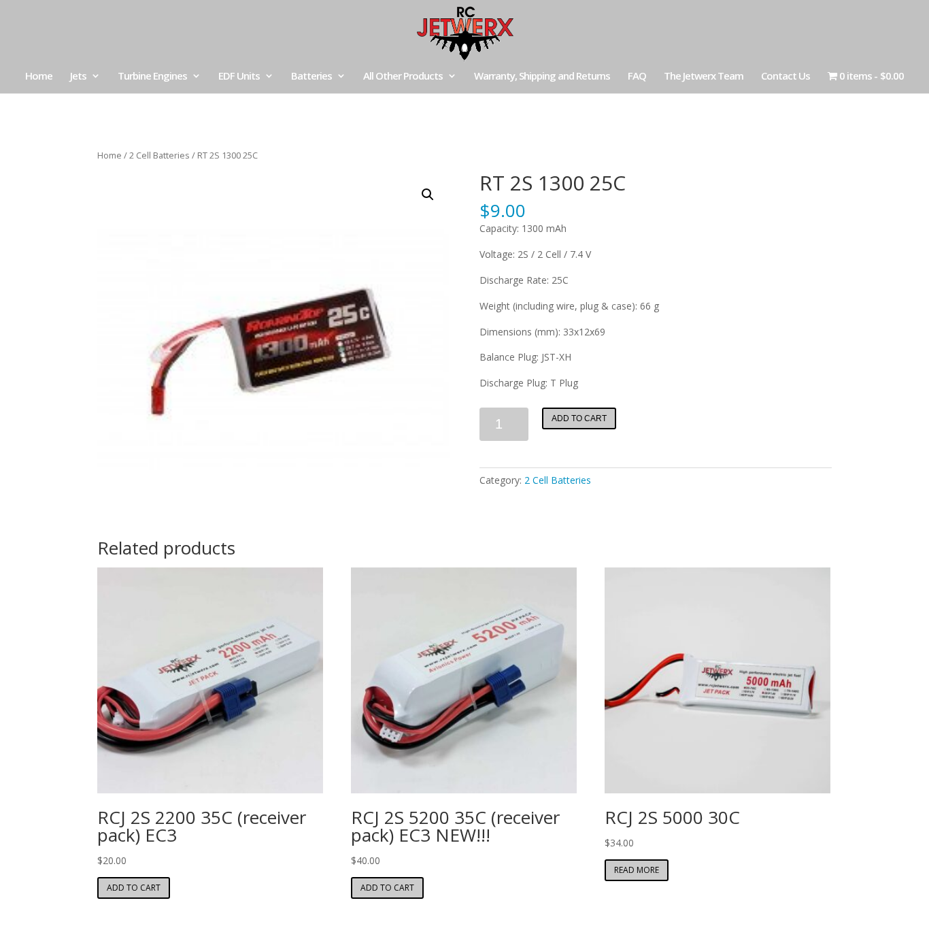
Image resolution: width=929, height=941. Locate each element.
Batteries (311, 76)
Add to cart (579, 418)
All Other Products (403, 76)
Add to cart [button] (134, 887)
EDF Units (239, 76)
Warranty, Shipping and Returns (542, 76)
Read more (636, 870)
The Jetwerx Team (703, 76)
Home (38, 76)
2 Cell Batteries (159, 155)
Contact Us (785, 76)
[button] (428, 194)
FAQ (637, 76)
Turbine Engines (152, 76)
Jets (78, 76)
